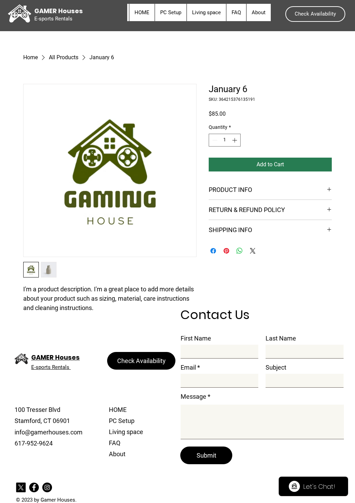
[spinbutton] (224, 140)
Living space (126, 431)
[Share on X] (253, 251)
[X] (21, 487)
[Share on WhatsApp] (239, 251)
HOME (118, 409)
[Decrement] (214, 140)
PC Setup (122, 420)
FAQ (114, 443)
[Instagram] (47, 487)
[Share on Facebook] (213, 251)
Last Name (281, 338)
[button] (315, 14)
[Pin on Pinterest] (226, 251)
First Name (196, 338)
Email (188, 367)
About (117, 454)
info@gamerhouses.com (49, 432)
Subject (276, 367)
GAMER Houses (55, 357)
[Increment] (235, 140)
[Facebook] (34, 487)
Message (193, 397)
